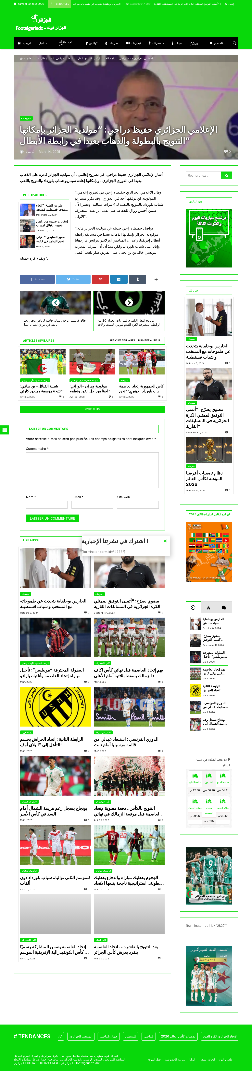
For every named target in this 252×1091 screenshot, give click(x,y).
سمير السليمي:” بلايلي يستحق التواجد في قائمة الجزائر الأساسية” (51, 239)
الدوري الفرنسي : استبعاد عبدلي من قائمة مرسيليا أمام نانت (126, 742)
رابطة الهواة (27, 732)
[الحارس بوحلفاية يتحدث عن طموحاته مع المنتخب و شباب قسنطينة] (55, 568)
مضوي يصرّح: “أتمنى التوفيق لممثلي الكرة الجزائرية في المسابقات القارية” (158, 3)
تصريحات (31, 58)
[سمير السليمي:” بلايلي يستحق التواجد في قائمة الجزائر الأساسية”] (27, 241)
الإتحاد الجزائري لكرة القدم (199, 1036)
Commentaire (37, 449)
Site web (123, 497)
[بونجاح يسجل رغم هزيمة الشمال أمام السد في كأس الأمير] (55, 776)
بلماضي (127, 1036)
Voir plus (92, 409)
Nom (31, 497)
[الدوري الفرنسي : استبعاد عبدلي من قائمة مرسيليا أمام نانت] (129, 707)
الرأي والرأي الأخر (29, 871)
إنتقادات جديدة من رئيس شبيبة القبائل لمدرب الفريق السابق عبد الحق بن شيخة (52, 223)
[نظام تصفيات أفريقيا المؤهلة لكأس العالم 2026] (209, 450)
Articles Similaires (122, 340)
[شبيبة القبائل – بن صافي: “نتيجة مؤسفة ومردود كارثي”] (43, 361)
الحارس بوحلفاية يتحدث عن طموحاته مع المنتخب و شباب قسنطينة (53, 603)
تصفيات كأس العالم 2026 (157, 1036)
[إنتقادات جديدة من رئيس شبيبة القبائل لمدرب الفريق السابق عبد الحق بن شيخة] (27, 225)
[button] (164, 541)
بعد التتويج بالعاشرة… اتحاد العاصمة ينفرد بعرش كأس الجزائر (126, 949)
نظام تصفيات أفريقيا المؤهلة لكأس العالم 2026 (204, 478)
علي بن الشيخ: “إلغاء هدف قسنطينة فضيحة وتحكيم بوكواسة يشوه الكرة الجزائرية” (50, 208)
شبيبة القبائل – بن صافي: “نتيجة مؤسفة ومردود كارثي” (42, 388)
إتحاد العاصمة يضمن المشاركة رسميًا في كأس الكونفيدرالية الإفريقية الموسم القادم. (55, 949)
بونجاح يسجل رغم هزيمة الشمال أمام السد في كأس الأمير (53, 811)
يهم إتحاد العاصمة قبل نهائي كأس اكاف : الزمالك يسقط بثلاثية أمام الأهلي (128, 672)
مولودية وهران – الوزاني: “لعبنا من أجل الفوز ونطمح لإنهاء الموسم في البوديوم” (90, 389)
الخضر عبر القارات (103, 732)
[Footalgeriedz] (41, 22)
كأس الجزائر (100, 940)
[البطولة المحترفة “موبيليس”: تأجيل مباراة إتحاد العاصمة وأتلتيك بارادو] (55, 638)
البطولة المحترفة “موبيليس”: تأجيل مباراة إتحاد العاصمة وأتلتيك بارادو (52, 672)
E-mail (77, 497)
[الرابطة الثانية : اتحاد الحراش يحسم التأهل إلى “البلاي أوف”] (55, 707)
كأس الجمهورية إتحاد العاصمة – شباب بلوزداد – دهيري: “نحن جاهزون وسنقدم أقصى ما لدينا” (142, 389)
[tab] (122, 340)
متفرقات (191, 466)
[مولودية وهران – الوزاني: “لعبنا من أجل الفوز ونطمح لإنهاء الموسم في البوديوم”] (92, 361)
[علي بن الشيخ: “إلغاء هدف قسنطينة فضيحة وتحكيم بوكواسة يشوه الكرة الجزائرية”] (27, 210)
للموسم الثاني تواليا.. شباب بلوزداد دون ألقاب (55, 880)
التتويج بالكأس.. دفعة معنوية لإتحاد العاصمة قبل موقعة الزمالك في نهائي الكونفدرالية (127, 811)
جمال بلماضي (87, 1036)
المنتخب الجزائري (59, 1036)
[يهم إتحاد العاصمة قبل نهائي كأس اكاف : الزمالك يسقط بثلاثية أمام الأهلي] (129, 638)
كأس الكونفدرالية (102, 663)
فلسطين (109, 1036)
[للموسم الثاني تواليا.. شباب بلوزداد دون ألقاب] (55, 845)
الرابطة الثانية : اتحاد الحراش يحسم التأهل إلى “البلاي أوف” (51, 742)
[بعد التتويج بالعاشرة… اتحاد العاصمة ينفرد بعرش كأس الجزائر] (129, 914)
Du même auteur (149, 340)
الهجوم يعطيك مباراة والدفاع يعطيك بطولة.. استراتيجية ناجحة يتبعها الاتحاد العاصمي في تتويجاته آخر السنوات (127, 880)
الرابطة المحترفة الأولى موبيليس (35, 380)
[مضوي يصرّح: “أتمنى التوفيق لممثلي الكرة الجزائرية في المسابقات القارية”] (129, 568)
